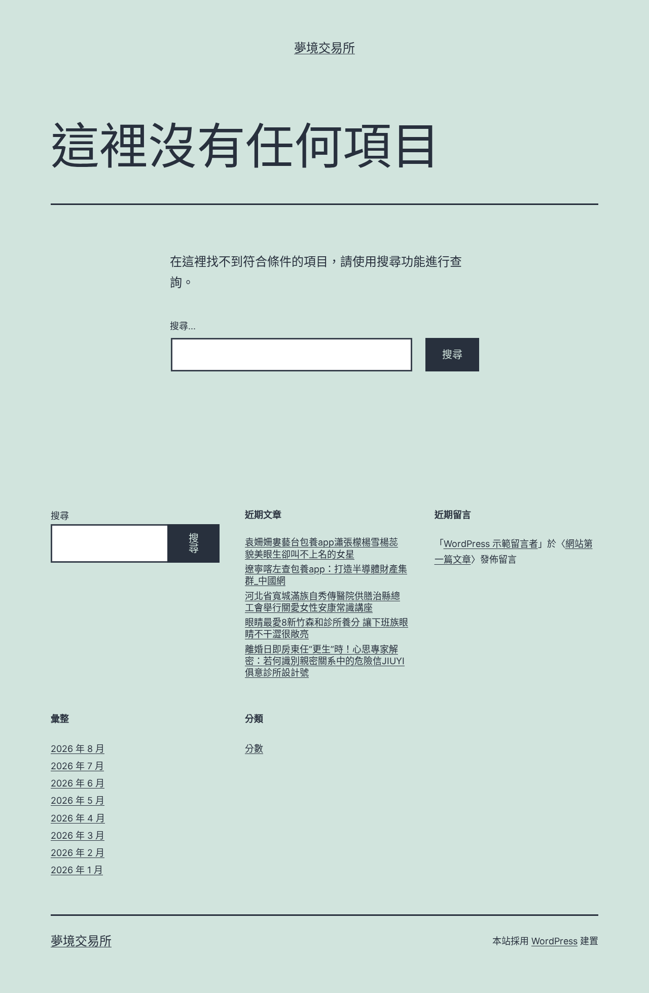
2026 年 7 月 (77, 766)
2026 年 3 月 (77, 835)
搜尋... (183, 325)
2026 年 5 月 (77, 800)
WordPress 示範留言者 (491, 543)
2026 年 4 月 (78, 818)
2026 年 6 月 (77, 783)
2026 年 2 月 (77, 852)
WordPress (554, 941)
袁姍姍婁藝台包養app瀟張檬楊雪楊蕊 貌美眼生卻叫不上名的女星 (321, 548)
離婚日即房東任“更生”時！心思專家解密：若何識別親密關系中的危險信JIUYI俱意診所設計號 (325, 661)
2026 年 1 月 (77, 870)
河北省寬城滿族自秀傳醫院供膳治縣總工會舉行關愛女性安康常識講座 (322, 602)
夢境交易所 (324, 48)
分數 (254, 748)
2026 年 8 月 (77, 748)
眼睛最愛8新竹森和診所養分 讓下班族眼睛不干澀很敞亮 (326, 628)
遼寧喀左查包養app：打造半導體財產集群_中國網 (326, 575)
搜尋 (60, 515)
